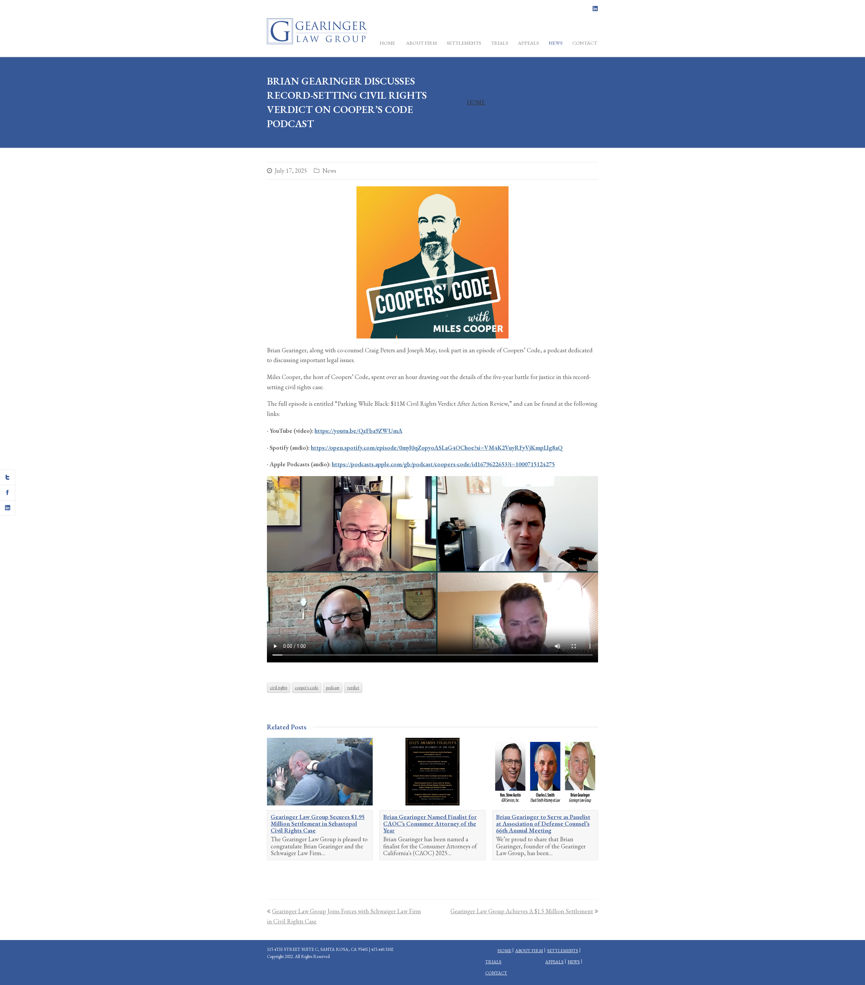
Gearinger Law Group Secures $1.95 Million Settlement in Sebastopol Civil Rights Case (318, 823)
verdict (353, 687)
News (329, 170)
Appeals (554, 962)
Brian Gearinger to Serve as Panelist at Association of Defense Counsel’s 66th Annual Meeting (543, 823)
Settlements (562, 951)
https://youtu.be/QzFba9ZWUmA (358, 431)
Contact (496, 973)
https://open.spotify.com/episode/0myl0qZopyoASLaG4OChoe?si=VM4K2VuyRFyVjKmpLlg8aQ (437, 447)
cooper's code (306, 687)
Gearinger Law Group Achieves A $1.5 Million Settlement (521, 911)
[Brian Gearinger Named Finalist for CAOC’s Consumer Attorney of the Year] (432, 771)
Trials (493, 962)
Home (476, 102)
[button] (7, 477)
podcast (332, 687)
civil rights (278, 687)
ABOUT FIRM (529, 951)
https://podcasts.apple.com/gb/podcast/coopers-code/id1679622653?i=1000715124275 (443, 464)
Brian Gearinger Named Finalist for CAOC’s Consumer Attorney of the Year (430, 823)
